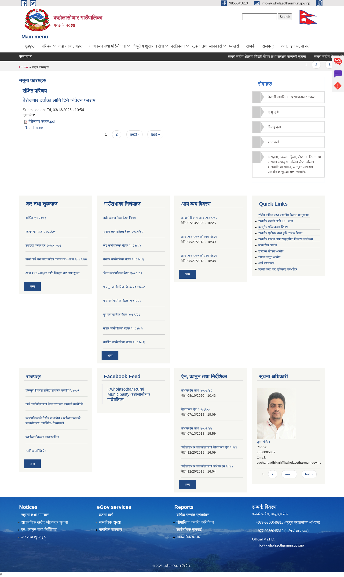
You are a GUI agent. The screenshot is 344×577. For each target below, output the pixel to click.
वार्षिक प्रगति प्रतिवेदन (192, 515)
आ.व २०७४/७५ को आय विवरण (199, 256)
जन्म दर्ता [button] (273, 142)
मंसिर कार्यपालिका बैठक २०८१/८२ (123, 328)
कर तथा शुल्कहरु (33, 537)
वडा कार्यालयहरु (70, 46)
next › (134, 134)
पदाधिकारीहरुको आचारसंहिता (42, 437)
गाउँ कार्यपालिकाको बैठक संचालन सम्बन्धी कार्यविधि (54, 404)
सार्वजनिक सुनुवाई (189, 529)
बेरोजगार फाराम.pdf (42, 121)
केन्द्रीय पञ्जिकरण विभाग (273, 227)
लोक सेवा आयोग (267, 245)
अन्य (32, 286)
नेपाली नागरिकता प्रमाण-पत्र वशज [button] (291, 97)
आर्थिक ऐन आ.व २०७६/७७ (196, 428)
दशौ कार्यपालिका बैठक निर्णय (119, 218)
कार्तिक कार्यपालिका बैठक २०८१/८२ (124, 342)
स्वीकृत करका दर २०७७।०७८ (44, 245)
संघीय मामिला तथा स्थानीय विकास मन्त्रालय (283, 215)
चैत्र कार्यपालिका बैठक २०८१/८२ (122, 273)
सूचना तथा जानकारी (207, 46)
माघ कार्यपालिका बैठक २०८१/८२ (122, 301)
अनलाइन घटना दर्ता (296, 46)
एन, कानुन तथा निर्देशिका (39, 529)
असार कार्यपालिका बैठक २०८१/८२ (123, 231)
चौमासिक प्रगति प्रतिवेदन (195, 522)
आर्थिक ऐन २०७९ (36, 218)
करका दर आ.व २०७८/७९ (41, 231)
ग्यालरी (234, 46)
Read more (34, 128)
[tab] (289, 97)
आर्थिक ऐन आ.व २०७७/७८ (196, 390)
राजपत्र (268, 46)
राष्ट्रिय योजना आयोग (270, 251)
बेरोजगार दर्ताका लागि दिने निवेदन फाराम (59, 100)
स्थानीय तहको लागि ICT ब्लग (275, 221)
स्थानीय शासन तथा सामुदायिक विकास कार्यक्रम (285, 239)
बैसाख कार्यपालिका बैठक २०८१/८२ (123, 259)
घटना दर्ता (106, 515)
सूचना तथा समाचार (35, 515)
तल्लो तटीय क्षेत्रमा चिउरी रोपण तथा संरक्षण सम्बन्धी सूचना (258, 57)
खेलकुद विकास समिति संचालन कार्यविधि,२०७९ (53, 390)
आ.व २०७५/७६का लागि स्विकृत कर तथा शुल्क (52, 273)
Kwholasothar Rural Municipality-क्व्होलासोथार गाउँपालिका (128, 394)
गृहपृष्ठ (30, 46)
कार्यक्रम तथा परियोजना (107, 46)
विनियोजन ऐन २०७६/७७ (195, 409)
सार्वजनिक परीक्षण (188, 537)
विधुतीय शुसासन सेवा (148, 46)
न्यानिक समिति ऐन (36, 451)
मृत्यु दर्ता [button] (273, 112)
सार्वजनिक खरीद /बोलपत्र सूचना (44, 522)
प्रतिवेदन (178, 46)
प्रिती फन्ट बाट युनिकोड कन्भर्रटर (277, 269)
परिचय (46, 46)
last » (155, 134)
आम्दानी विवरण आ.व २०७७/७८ (199, 218)
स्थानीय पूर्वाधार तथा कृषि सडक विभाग (280, 233)
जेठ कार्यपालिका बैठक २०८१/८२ (122, 245)
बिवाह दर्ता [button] (274, 127)
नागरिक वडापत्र (110, 529)
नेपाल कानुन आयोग (269, 257)
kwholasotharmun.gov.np (285, 545)
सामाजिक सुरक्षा (110, 522)
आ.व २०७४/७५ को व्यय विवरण (199, 237)
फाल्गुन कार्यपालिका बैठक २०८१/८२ (124, 287)
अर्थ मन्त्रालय (266, 263)
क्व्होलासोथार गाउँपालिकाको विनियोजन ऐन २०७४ (209, 447)
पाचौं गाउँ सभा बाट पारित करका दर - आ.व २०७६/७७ (56, 259)
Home (23, 67)
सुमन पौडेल (263, 442)
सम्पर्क (250, 46)
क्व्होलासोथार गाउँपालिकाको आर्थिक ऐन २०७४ (207, 466)
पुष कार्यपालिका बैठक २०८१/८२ (121, 314)
